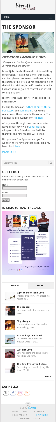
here (17, 146)
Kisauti (32, 408)
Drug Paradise (20, 415)
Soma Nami (26, 110)
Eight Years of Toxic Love (30, 292)
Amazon (38, 117)
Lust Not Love (24, 350)
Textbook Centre (33, 107)
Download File (9, 152)
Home (15, 411)
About (26, 411)
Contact (39, 411)
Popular (15, 285)
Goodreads (34, 126)
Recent (41, 285)
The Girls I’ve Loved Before (32, 364)
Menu (7, 17)
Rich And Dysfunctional (29, 335)
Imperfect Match (30, 418)
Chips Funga (23, 321)
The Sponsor (23, 307)
